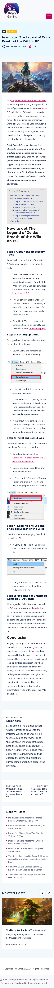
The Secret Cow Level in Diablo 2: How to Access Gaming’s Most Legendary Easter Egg (28, 859)
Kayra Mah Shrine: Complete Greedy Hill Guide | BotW (26, 827)
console (43, 108)
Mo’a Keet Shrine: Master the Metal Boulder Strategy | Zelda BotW (25, 819)
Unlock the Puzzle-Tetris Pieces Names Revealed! (14, 793)
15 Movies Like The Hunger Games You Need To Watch (26, 876)
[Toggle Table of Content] (41, 191)
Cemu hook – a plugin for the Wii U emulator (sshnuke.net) (28, 459)
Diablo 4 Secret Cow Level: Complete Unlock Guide (25, 850)
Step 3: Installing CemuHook (26, 207)
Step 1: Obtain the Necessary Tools (29, 201)
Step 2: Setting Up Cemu (24, 204)
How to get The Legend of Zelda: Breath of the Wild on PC (25, 197)
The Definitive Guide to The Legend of (26, 930)
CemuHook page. (37, 328)
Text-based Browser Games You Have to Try (39, 791)
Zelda (12, 32)
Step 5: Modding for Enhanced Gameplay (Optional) (27, 217)
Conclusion (15, 221)
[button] (49, 16)
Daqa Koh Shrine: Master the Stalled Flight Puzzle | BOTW (25, 842)
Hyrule (33, 651)
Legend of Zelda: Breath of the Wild (28, 100)
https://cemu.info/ (20, 293)
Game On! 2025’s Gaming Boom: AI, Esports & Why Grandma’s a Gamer (25, 868)
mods (36, 608)
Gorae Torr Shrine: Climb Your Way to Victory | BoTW (25, 834)
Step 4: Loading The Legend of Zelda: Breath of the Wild (27, 211)
